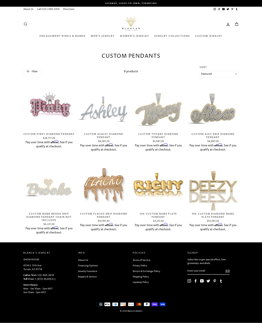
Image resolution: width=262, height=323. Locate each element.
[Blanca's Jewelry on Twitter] (208, 281)
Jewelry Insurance (87, 271)
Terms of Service (141, 260)
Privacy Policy (140, 265)
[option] (131, 3)
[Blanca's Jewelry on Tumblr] (221, 281)
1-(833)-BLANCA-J (45, 279)
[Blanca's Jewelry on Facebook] (195, 281)
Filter (34, 71)
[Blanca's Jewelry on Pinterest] (215, 281)
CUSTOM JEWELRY (208, 36)
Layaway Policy (141, 282)
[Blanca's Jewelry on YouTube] (202, 281)
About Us (28, 9)
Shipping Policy (141, 276)
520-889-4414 (45, 275)
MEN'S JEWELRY (103, 36)
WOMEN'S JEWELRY (134, 36)
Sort (203, 67)
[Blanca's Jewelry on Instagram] (189, 281)
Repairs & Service (87, 276)
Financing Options (88, 265)
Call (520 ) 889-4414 (48, 9)
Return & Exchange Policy (146, 271)
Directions (68, 9)
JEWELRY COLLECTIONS (172, 36)
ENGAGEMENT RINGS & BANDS (63, 36)
